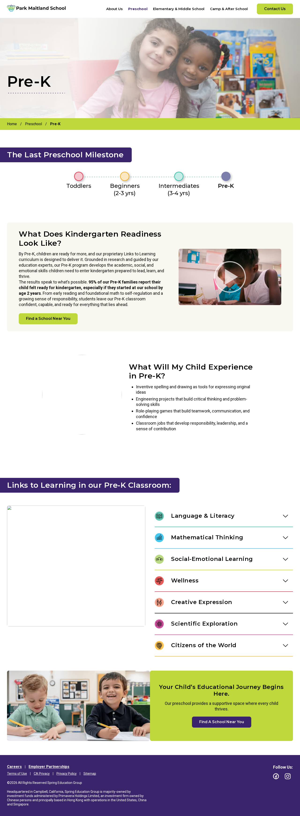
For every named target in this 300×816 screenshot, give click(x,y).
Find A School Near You (221, 722)
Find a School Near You (48, 318)
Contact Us (275, 9)
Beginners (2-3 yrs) (125, 189)
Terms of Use (17, 773)
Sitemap (89, 773)
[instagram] (288, 776)
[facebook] (276, 776)
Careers (14, 766)
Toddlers (78, 185)
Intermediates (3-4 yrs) (178, 189)
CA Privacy (42, 773)
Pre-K (226, 185)
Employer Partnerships (49, 766)
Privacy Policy (66, 773)
